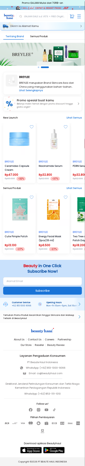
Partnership (64, 339)
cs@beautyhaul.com (49, 373)
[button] (42, 103)
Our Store (26, 345)
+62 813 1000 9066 (21, 305)
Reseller (39, 345)
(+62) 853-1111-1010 (49, 393)
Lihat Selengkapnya (31, 90)
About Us (19, 339)
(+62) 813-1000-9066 (52, 367)
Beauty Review (56, 345)
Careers (49, 339)
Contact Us (35, 339)
